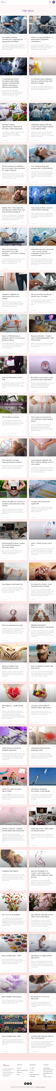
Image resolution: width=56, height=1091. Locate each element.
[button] (50, 2)
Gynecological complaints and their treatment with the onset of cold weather (42, 462)
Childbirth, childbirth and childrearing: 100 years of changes (10, 296)
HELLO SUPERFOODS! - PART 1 (11, 1036)
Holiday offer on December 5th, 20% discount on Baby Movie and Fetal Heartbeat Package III (13, 210)
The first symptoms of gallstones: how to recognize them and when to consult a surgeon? (13, 168)
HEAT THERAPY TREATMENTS (11, 997)
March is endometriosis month (12, 625)
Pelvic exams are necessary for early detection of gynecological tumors (42, 419)
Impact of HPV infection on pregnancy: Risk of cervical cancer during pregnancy (13, 338)
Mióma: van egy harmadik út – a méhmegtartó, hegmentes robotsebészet (42, 39)
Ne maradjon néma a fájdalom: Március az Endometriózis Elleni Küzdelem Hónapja (41, 81)
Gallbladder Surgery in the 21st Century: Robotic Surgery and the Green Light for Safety (42, 127)
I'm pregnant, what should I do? (12, 584)
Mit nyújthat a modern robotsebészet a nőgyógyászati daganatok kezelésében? (12, 39)
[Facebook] (25, 1083)
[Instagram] (28, 1083)
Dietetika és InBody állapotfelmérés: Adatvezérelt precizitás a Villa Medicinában (12, 127)
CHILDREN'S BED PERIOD (10, 871)
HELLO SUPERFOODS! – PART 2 (12, 956)
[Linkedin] (31, 1083)
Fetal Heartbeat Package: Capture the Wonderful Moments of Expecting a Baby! (13, 545)
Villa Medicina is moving (10, 417)
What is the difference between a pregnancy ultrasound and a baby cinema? (13, 504)
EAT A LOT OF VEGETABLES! (11, 915)
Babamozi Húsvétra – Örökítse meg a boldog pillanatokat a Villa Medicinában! (42, 338)
